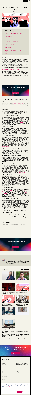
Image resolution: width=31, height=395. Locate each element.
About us (17, 371)
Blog (3, 372)
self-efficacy (10, 190)
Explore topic (25, 269)
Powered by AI (4, 365)
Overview (3, 363)
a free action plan (9, 106)
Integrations (4, 364)
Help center (4, 380)
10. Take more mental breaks (9, 44)
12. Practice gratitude (8, 47)
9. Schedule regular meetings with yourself (12, 42)
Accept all (19, 391)
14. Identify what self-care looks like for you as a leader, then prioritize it (14, 51)
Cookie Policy (8, 386)
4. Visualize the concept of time (10, 36)
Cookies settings (13, 391)
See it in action (15, 93)
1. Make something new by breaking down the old (12, 31)
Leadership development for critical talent (22, 363)
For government (18, 368)
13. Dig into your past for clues (10, 49)
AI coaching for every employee (20, 365)
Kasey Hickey (16, 11)
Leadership (17, 372)
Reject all (26, 391)
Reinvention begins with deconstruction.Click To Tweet (10, 69)
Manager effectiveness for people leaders (22, 364)
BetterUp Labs (4, 376)
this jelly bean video (22, 122)
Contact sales (4, 379)
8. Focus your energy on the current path (11, 41)
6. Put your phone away (8, 39)
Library (3, 371)
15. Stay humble (7, 53)
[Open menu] (29, 1)
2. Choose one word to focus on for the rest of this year (14, 33)
